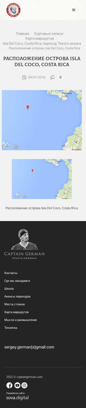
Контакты (10, 273)
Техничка (10, 327)
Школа (9, 288)
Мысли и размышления (20, 320)
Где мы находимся (17, 280)
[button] (74, 10)
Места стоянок (14, 304)
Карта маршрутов (16, 312)
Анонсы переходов (17, 296)
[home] (12, 10)
